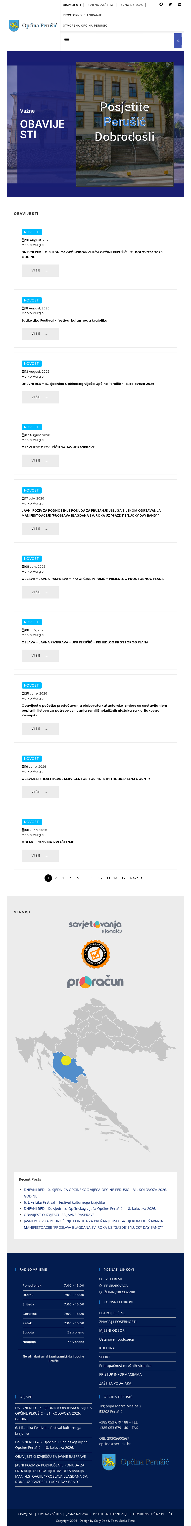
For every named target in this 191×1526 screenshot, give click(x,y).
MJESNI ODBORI (112, 1330)
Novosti (32, 232)
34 (115, 878)
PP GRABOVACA (116, 1285)
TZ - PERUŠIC (113, 1279)
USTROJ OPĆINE (112, 1313)
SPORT (104, 1357)
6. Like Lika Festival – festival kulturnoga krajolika (64, 1202)
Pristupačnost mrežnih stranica (125, 1365)
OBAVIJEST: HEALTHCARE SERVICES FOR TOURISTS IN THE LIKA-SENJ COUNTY (86, 778)
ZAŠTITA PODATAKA (115, 1383)
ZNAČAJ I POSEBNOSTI (118, 1321)
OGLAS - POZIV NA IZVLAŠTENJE (48, 842)
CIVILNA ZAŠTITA (100, 5)
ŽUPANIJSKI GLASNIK (119, 1292)
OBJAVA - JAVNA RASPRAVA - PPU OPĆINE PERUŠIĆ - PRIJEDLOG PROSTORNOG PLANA (93, 578)
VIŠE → (40, 270)
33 (108, 878)
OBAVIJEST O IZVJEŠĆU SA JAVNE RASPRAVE (58, 447)
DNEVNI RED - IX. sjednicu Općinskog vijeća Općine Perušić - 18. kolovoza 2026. (88, 383)
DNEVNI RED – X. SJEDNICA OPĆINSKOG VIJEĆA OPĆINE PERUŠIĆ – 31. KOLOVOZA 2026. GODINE (53, 1413)
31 (93, 878)
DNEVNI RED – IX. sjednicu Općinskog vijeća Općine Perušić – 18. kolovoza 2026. (90, 1208)
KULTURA (107, 1348)
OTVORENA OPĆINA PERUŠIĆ (85, 25)
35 (123, 878)
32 (100, 878)
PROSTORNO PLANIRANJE (82, 15)
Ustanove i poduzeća (116, 1339)
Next (134, 878)
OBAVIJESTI (72, 5)
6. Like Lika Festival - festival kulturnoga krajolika (64, 320)
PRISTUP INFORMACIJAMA (120, 1374)
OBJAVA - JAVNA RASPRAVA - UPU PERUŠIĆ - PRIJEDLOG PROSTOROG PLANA (85, 642)
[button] (161, 4)
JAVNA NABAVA (131, 5)
